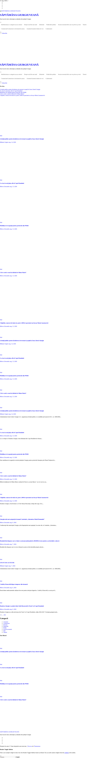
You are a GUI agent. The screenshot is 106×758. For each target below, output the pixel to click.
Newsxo (30, 746)
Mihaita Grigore (4, 142)
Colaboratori (49, 28)
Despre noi (30, 24)
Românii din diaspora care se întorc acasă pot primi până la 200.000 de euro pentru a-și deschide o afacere (29, 541)
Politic (51, 24)
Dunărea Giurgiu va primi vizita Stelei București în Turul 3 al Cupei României (22, 606)
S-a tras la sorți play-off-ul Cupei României (12, 183)
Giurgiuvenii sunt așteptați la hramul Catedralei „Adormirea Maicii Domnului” (22, 519)
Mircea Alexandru (5, 186)
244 (5, 615)
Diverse (5, 625)
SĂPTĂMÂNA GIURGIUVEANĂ (19, 14)
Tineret (84, 24)
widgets (66, 752)
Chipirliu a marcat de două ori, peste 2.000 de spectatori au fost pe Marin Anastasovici (24, 323)
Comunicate (13, 28)
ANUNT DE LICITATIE (7, 562)
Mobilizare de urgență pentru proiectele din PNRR (14, 225)
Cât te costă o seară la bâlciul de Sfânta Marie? (13, 272)
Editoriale (41, 24)
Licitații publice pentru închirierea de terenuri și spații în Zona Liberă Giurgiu (22, 139)
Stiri (11, 24)
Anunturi (35, 28)
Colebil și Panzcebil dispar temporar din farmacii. (14, 584)
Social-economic (69, 24)
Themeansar (37, 746)
